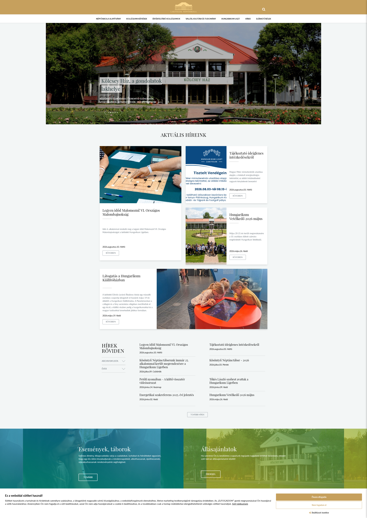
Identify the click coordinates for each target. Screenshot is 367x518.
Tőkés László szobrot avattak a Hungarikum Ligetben (228, 381)
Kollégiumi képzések (136, 19)
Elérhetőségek (263, 19)
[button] (105, 113)
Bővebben (111, 253)
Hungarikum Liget (230, 19)
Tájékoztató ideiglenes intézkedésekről (246, 155)
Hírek (248, 19)
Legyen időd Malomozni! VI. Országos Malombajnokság (131, 212)
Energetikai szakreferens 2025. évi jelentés (166, 395)
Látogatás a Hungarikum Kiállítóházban (121, 278)
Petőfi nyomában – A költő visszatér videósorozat (162, 381)
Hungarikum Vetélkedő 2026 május (245, 216)
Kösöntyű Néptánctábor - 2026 (229, 360)
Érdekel (211, 474)
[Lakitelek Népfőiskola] (184, 7)
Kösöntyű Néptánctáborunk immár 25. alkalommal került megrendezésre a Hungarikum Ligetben (164, 363)
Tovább (88, 477)
